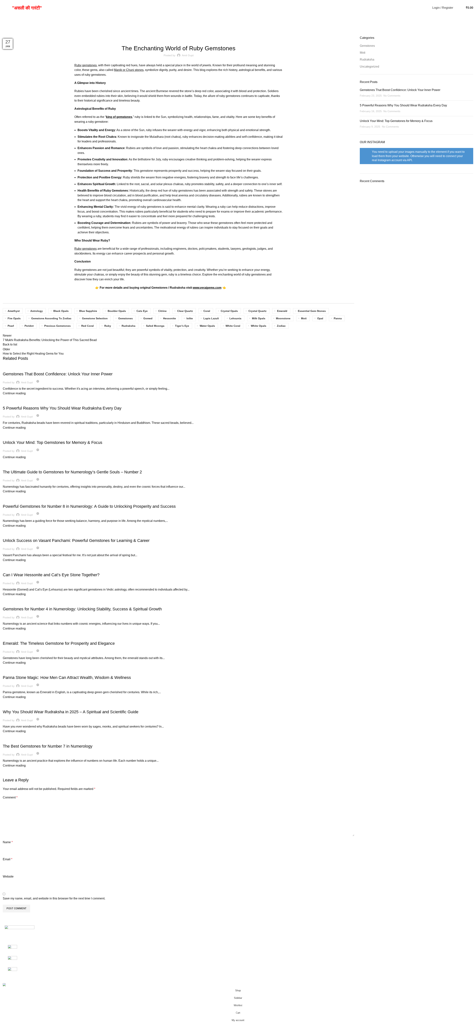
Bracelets (247, 946)
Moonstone (283, 318)
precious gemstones (57, 325)
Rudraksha (128, 325)
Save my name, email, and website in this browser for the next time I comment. (54, 898)
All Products (407, 925)
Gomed (147, 318)
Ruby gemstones (85, 248)
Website (8, 876)
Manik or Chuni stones (129, 69)
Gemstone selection (95, 318)
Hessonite (169, 318)
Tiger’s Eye (182, 325)
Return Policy (329, 946)
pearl (11, 325)
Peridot (29, 325)
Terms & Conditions (333, 953)
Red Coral (87, 325)
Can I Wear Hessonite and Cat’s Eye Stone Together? (51, 575)
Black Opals (61, 310)
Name (8, 842)
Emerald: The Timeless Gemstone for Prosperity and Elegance (59, 643)
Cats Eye (142, 310)
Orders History (329, 925)
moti (304, 318)
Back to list (10, 344)
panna (338, 318)
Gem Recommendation (414, 946)
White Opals (258, 325)
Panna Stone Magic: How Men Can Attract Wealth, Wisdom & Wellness (67, 677)
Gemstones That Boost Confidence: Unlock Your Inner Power (57, 374)
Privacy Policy (329, 932)
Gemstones (178, 38)
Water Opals (207, 325)
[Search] (457, 8)
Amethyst (14, 310)
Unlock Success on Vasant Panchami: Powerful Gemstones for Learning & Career (76, 540)
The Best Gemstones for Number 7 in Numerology (47, 746)
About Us (405, 932)
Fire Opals (14, 318)
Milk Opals (258, 318)
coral (206, 310)
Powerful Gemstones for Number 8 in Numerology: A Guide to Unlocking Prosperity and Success (89, 506)
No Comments (391, 95)
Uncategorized (14, 534)
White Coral (233, 325)
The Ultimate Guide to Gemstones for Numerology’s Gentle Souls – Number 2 (72, 472)
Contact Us (406, 939)
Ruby (107, 325)
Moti (362, 52)
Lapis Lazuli (211, 318)
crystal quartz (257, 310)
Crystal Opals (229, 310)
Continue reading (14, 393)
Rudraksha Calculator (413, 953)
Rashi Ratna (249, 925)
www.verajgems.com (207, 287)
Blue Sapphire (88, 310)
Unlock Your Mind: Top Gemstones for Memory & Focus (52, 442)
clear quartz (185, 310)
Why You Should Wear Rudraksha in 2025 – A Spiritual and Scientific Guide (70, 712)
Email (7, 859)
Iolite (189, 318)
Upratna (246, 932)
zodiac (281, 325)
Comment (10, 797)
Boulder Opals (117, 310)
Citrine (162, 310)
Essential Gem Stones (312, 310)
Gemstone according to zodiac (51, 318)
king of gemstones (119, 116)
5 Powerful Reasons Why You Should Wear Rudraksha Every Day (62, 408)
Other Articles (249, 953)
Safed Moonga (155, 325)
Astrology (36, 310)
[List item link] (59, 960)
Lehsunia (235, 318)
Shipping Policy (330, 939)
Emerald (282, 310)
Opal (320, 318)
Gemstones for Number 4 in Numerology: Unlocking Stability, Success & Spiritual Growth (82, 609)
